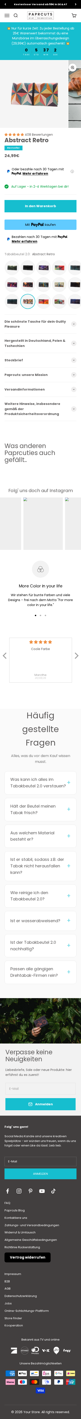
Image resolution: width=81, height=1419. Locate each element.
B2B (7, 1281)
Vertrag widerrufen (27, 1257)
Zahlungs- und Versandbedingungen (31, 1225)
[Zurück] (5, 4)
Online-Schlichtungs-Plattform (26, 1311)
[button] (14, 134)
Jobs (8, 1303)
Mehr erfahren (35, 173)
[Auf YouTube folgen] (42, 1191)
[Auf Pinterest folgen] (30, 1191)
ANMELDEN (40, 1174)
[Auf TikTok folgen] (53, 1191)
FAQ (7, 1203)
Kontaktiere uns (15, 1218)
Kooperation (13, 1325)
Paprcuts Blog (14, 1210)
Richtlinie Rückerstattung (22, 1247)
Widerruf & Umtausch (20, 1232)
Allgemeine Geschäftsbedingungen (30, 1240)
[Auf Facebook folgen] (7, 1191)
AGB (7, 1288)
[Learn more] (72, 171)
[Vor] (75, 4)
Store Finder (13, 1318)
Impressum (12, 1274)
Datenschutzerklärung (20, 1296)
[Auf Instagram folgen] (19, 1191)
